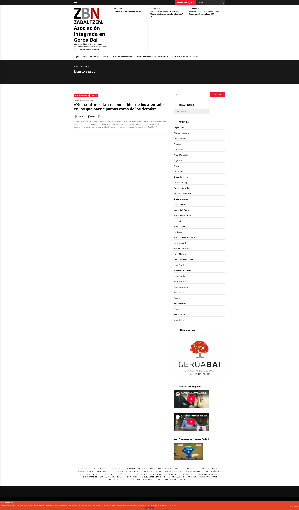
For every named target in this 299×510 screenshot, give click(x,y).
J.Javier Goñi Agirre (181, 210)
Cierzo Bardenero (181, 177)
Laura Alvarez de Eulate (183, 259)
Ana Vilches (178, 149)
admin (92, 116)
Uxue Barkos (179, 320)
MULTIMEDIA (164, 56)
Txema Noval (179, 314)
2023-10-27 (118, 9)
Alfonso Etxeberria (181, 133)
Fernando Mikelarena (182, 193)
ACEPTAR (149, 508)
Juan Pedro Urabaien (182, 248)
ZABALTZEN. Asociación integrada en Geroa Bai (89, 31)
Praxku (176, 309)
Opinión (92, 56)
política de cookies (144, 505)
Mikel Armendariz (181, 287)
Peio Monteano (180, 303)
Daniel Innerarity (180, 182)
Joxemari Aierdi (180, 243)
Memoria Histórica (145, 56)
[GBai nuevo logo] (199, 356)
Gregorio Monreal (181, 199)
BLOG (195, 56)
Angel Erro (178, 160)
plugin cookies (294, 506)
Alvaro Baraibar (180, 138)
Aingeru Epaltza (180, 127)
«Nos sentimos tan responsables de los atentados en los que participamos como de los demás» (120, 106)
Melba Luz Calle (180, 276)
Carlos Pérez (179, 171)
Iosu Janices (178, 221)
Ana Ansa (177, 144)
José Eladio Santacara (182, 215)
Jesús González (180, 226)
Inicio (84, 56)
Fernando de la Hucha (182, 188)
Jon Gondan (178, 232)
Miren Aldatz (179, 292)
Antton (176, 166)
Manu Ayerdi (179, 265)
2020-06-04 (156, 9)
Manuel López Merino (182, 270)
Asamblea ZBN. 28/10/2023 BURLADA (126, 12)
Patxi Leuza (178, 298)
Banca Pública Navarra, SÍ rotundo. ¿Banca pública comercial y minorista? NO (166, 14)
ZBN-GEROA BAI (181, 56)
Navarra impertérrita (122, 56)
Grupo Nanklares (82, 95)
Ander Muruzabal (180, 155)
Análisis (104, 56)
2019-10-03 (195, 9)
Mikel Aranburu (180, 281)
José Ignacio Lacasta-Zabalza (185, 237)
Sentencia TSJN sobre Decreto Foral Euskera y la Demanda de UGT (204, 13)
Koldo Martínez (180, 254)
